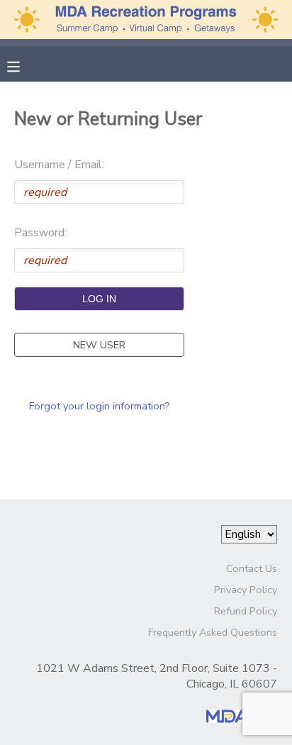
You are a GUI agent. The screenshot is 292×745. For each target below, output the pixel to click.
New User (99, 345)
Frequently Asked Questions (212, 632)
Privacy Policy (245, 590)
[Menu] (24, 65)
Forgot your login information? (99, 406)
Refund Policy (245, 611)
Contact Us (251, 568)
